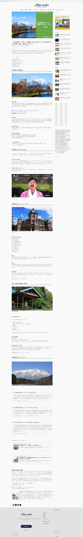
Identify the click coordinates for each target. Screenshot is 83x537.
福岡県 (56, 122)
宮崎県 (66, 123)
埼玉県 (61, 107)
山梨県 (56, 112)
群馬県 (56, 107)
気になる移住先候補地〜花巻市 (17, 63)
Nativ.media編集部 (62, 36)
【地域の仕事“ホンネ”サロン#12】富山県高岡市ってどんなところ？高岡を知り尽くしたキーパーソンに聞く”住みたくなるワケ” (65, 48)
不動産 (64, 145)
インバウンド (58, 145)
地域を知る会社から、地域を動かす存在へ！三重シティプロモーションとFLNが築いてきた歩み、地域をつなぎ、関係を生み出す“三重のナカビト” (65, 44)
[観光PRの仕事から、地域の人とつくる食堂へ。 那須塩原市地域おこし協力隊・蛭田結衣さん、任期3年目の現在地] (57, 35)
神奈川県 (61, 109)
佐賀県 (61, 122)
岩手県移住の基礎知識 (15, 59)
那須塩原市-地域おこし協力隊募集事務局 (64, 54)
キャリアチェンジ (59, 135)
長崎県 (66, 122)
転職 (57, 133)
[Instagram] (57, 532)
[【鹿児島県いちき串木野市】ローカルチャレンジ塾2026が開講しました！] (57, 80)
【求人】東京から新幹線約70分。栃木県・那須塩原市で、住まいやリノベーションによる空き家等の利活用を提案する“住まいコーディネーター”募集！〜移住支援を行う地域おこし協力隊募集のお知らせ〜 (65, 53)
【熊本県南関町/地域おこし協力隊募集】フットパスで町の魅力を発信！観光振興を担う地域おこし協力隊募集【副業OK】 (65, 88)
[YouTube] (59, 532)
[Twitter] (54, 532)
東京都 (56, 109)
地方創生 (63, 130)
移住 (57, 130)
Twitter (33, 498)
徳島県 (66, 119)
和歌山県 (66, 116)
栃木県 (66, 106)
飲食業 (63, 137)
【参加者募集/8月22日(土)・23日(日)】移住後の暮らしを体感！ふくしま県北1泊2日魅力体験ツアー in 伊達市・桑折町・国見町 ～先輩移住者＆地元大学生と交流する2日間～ (65, 98)
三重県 (66, 113)
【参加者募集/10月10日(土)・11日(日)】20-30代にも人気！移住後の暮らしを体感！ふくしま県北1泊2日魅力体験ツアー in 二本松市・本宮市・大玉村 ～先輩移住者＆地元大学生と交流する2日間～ (65, 75)
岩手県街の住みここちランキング (17, 62)
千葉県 (66, 107)
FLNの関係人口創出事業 (62, 45)
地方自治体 (63, 133)
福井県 (66, 110)
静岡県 (56, 113)
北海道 (56, 103)
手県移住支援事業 (19, 137)
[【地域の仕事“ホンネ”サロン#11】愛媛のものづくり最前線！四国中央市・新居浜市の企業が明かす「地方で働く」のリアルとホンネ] (57, 63)
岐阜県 (66, 112)
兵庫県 (56, 116)
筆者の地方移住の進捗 (15, 66)
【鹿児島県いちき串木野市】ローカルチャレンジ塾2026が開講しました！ (65, 79)
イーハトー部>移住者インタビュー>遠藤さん (21, 433)
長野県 (61, 112)
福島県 (56, 106)
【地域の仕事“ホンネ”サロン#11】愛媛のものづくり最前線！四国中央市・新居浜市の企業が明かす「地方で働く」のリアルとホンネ (65, 62)
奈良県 (61, 116)
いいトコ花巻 (26, 352)
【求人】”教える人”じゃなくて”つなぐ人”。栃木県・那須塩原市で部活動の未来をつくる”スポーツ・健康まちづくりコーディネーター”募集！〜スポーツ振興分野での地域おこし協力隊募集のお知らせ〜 (65, 58)
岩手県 (66, 103)
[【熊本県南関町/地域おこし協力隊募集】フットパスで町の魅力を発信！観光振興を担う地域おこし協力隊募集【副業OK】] (57, 89)
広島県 (56, 119)
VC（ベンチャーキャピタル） (61, 150)
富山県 (56, 110)
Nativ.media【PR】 (62, 76)
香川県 (56, 120)
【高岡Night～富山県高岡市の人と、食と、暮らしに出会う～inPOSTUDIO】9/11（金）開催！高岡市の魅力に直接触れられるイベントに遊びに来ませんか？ (65, 39)
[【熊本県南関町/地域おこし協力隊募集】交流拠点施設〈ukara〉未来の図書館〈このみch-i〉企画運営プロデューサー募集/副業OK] (57, 84)
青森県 (61, 103)
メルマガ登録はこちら (26, 526)
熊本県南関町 (61, 85)
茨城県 (61, 106)
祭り (62, 147)
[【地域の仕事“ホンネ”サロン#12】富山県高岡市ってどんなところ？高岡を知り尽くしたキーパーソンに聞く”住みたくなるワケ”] (57, 49)
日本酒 (57, 147)
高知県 (66, 120)
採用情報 (63, 142)
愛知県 (61, 113)
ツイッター (30, 155)
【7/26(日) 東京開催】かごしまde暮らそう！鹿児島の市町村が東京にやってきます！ (65, 93)
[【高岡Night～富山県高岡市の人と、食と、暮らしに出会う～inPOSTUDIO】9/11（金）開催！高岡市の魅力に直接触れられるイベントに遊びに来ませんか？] (57, 40)
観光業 (68, 140)
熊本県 (56, 123)
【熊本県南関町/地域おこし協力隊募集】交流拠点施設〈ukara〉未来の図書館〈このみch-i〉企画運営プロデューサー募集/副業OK (65, 84)
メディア (67, 147)
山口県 (61, 119)
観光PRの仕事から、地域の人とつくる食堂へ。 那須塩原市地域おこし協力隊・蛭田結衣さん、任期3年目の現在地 (65, 34)
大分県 (61, 123)
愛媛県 (61, 120)
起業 (68, 130)
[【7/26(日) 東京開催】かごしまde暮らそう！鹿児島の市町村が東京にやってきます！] (57, 94)
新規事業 (63, 140)
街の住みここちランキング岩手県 (20, 278)
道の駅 (57, 140)
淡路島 (62, 152)
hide (18, 57)
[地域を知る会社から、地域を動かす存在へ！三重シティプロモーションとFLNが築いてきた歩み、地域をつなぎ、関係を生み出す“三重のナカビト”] (57, 44)
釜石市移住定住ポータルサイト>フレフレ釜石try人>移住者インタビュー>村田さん (26, 415)
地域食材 (58, 137)
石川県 (61, 110)
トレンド (58, 152)
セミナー (67, 135)
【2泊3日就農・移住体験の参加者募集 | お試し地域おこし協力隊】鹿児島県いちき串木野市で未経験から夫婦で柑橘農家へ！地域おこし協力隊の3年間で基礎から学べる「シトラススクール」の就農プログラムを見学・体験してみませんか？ (65, 70)
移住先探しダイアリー (25, 488)
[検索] (22, 1)
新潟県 (67, 109)
